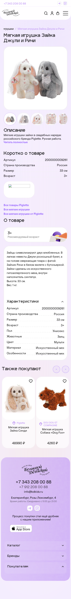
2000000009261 (53, 308)
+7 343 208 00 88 (15, 3)
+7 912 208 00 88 (33, 487)
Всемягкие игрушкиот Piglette (23, 214)
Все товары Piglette (16, 205)
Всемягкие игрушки (17, 209)
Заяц (61, 336)
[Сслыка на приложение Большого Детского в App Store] (21, 528)
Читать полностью (16, 142)
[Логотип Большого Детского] (11, 13)
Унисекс (58, 331)
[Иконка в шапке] (57, 13)
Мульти (59, 342)
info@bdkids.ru (33, 491)
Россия (59, 314)
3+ (62, 325)
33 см (60, 319)
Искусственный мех (50, 348)
